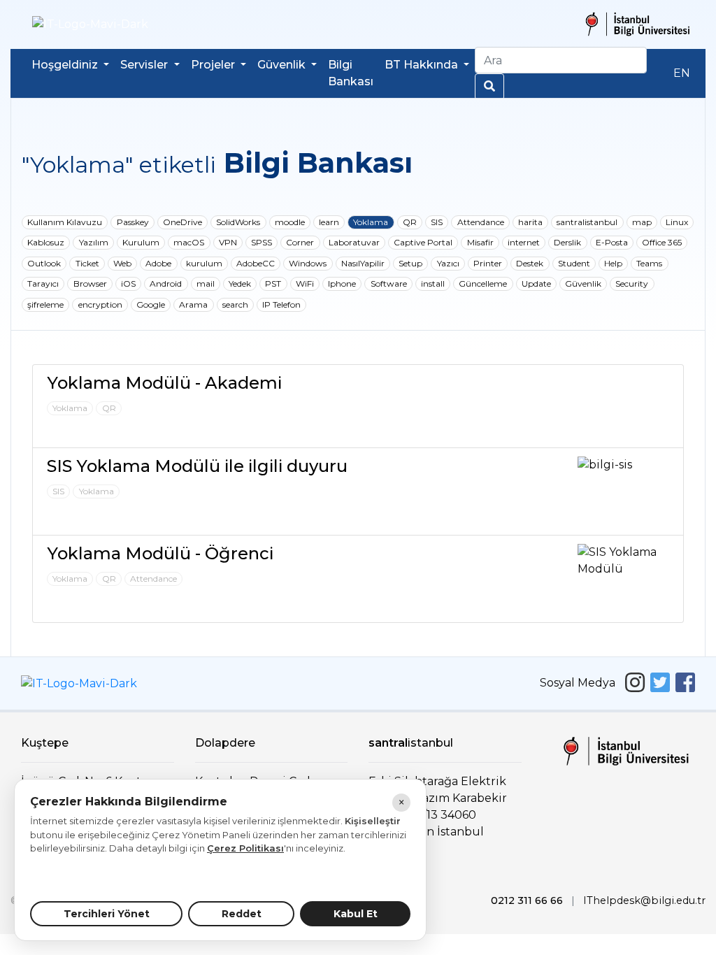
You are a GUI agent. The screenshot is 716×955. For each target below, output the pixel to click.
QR (410, 222)
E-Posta (612, 242)
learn (329, 222)
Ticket (87, 263)
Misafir (480, 242)
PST (273, 283)
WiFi (305, 283)
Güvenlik (583, 283)
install (433, 283)
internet (524, 242)
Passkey (133, 222)
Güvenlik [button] (282, 64)
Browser (90, 283)
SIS (437, 222)
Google (150, 304)
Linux (677, 222)
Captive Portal (423, 242)
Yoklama (370, 222)
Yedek (240, 283)
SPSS (261, 242)
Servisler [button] (145, 64)
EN (681, 73)
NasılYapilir (363, 263)
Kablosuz (45, 242)
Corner (300, 242)
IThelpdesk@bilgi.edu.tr (644, 900)
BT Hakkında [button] (423, 64)
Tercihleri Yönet (107, 913)
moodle (290, 222)
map (642, 222)
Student (574, 263)
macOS (188, 242)
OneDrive (182, 222)
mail (205, 283)
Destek (529, 263)
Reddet (242, 913)
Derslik (567, 242)
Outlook (44, 263)
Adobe (158, 263)
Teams (649, 263)
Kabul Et (356, 913)
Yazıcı (448, 263)
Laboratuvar (354, 242)
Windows (308, 263)
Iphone (342, 283)
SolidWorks (238, 222)
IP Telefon (281, 304)
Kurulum (140, 242)
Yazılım (93, 242)
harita (530, 222)
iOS (128, 283)
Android (166, 283)
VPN (228, 242)
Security (631, 283)
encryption (100, 304)
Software (389, 283)
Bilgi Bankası (350, 73)
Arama (193, 304)
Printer (487, 263)
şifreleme (45, 304)
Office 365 (662, 242)
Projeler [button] (214, 64)
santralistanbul (587, 222)
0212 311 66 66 (527, 900)
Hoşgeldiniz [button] (66, 64)
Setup (410, 263)
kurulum (204, 263)
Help (613, 263)
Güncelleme (483, 283)
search (235, 304)
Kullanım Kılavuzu (64, 222)
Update (536, 283)
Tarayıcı (43, 283)
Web (122, 263)
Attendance (480, 222)
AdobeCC (255, 263)
